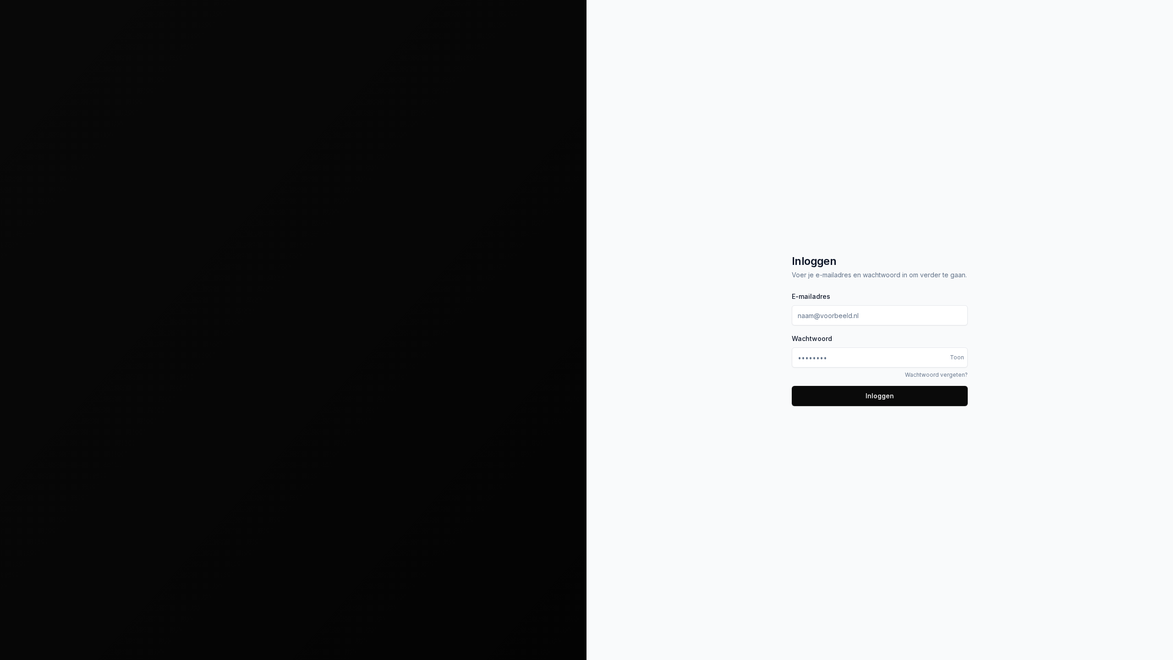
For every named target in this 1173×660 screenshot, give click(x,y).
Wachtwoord (812, 338)
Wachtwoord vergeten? (936, 374)
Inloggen (880, 396)
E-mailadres (811, 296)
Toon (957, 357)
